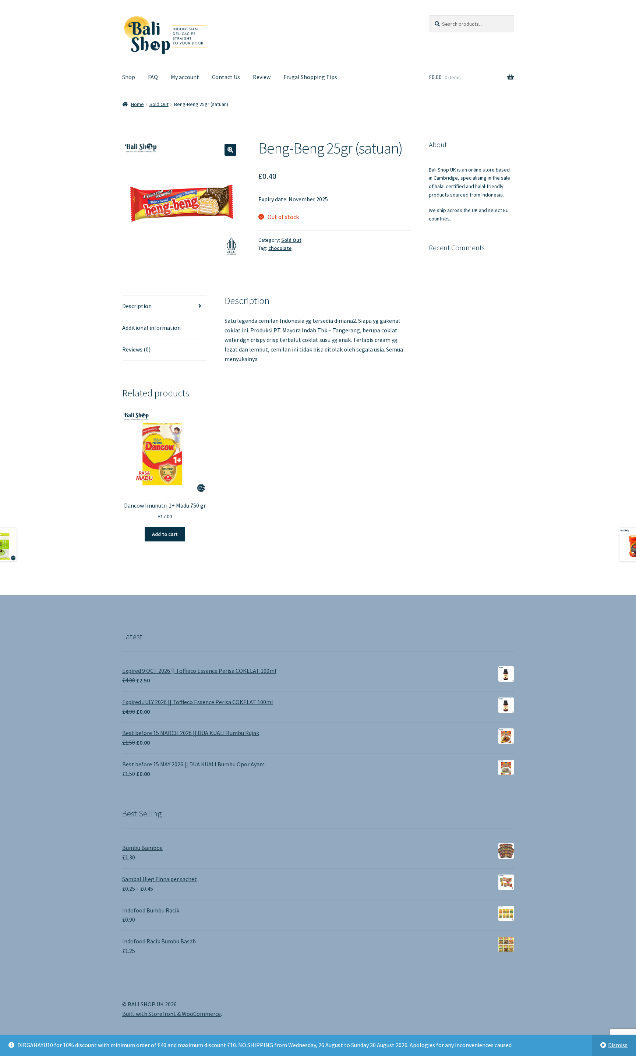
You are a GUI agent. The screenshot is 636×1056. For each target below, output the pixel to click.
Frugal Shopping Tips (310, 77)
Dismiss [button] (618, 1045)
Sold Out (159, 104)
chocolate (280, 248)
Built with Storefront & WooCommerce (171, 1013)
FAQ (153, 77)
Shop (128, 77)
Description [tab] (137, 306)
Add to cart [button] (165, 534)
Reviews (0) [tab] (136, 349)
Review (262, 77)
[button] (230, 150)
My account (185, 77)
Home (137, 104)
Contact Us (226, 77)
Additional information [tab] (151, 327)
